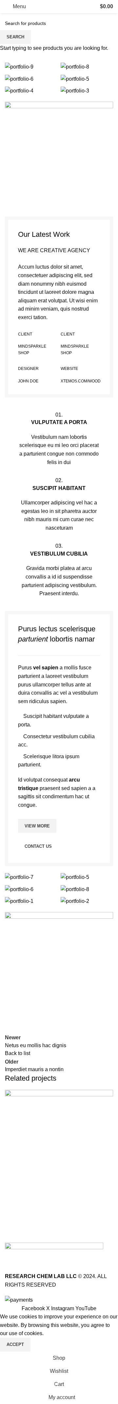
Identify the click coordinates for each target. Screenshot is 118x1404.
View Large (107, 1095)
